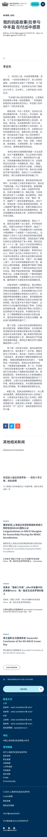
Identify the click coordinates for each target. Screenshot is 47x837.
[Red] (15, 829)
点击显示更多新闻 (11, 667)
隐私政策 (6, 800)
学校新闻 (6, 770)
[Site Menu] (43, 4)
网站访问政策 (8, 805)
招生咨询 (6, 755)
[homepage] (4, 58)
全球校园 (6, 763)
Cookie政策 (8, 796)
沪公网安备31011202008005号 (15, 820)
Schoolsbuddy (9, 781)
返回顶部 (23, 689)
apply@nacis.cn (20, 728)
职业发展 (6, 759)
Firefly (5, 777)
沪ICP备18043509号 (11, 813)
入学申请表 (7, 766)
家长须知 (6, 773)
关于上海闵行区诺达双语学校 (15, 752)
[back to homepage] (14, 4)
